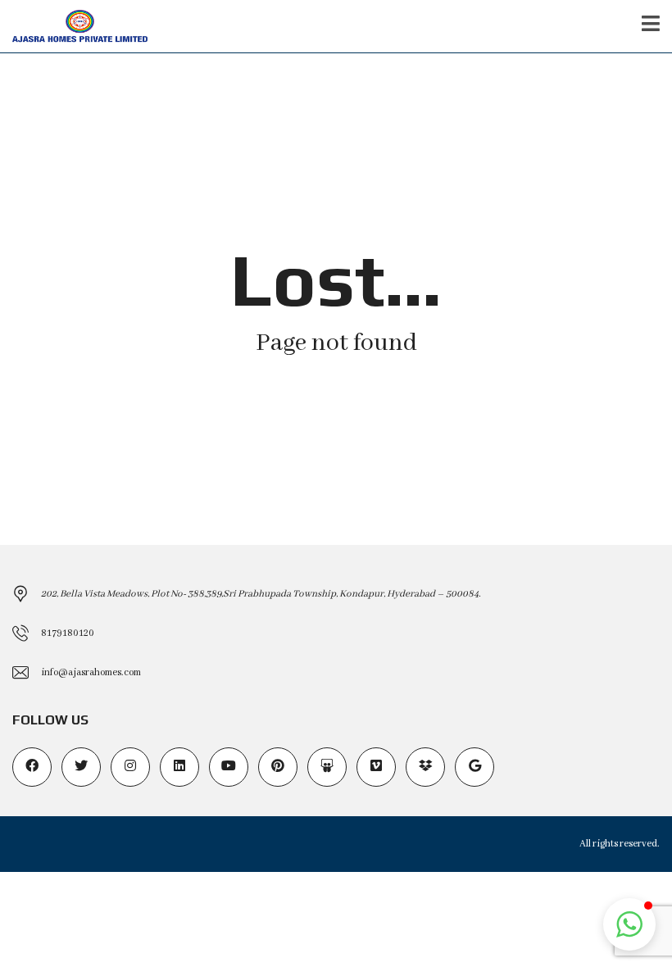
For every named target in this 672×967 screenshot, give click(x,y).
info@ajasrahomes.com (91, 672)
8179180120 (67, 633)
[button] (629, 924)
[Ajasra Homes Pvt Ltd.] (74, 26)
